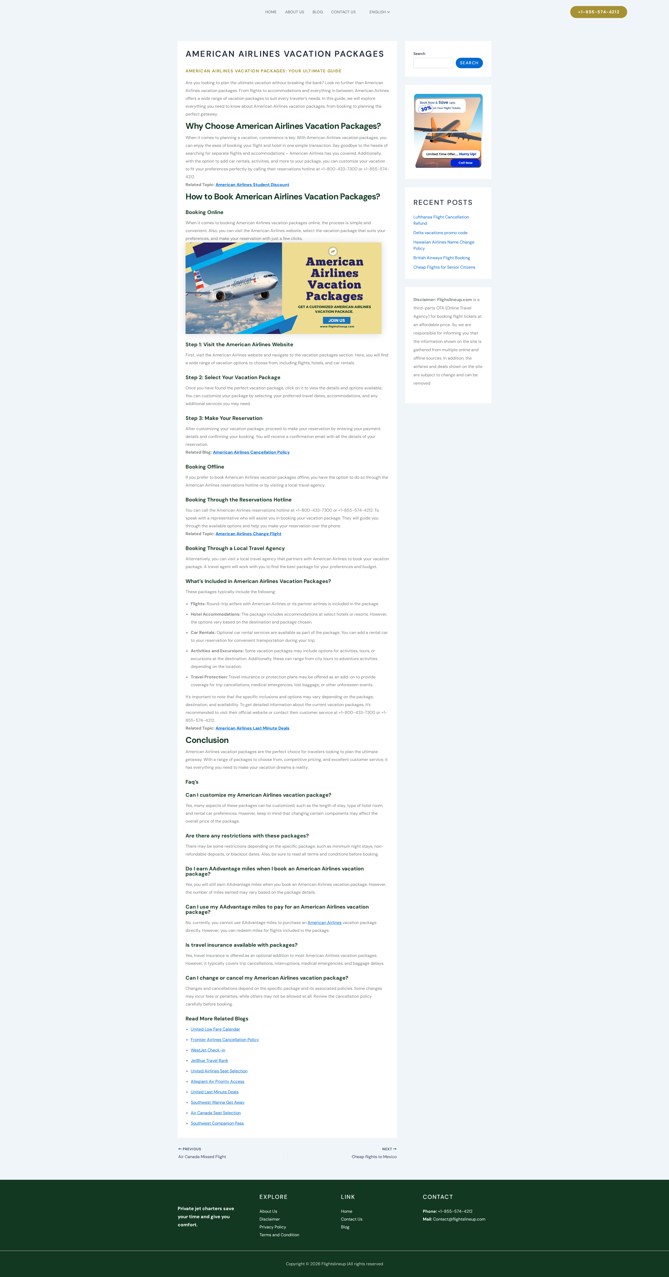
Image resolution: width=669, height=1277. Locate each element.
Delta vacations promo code (440, 232)
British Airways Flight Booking (441, 258)
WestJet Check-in (208, 1050)
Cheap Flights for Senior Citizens (444, 267)
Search (419, 53)
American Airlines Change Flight (248, 533)
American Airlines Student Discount (252, 184)
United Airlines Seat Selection (219, 1071)
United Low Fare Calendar (215, 1029)
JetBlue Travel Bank (209, 1060)
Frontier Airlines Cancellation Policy (225, 1039)
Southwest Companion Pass (217, 1123)
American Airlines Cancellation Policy (251, 452)
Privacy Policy (272, 1227)
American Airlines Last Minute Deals (253, 728)
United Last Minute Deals (215, 1092)
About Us (294, 12)
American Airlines (325, 922)
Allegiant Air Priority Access (217, 1081)
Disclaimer (269, 1219)
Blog (318, 12)
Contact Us (343, 12)
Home (271, 12)
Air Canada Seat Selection (216, 1113)
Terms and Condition (279, 1235)
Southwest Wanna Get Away (218, 1102)
